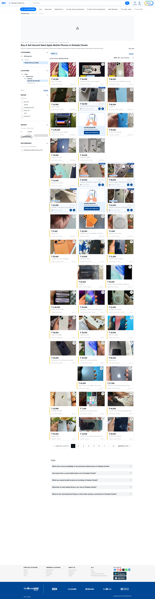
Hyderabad (49, 572)
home (22, 42)
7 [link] (104, 446)
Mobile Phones (33, 42)
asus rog (41, 13)
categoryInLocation (43, 42)
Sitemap (93, 572)
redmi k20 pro (33, 13)
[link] (124, 446)
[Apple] (119, 579)
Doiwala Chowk (33, 81)
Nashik (48, 575)
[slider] (22, 137)
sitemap (29, 596)
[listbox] (56, 53)
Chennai (26, 573)
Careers (70, 575)
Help (92, 570)
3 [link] (83, 446)
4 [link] (88, 446)
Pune (25, 575)
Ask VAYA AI (71, 572)
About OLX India (73, 570)
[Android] (119, 575)
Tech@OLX (71, 573)
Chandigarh (49, 573)
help (25, 596)
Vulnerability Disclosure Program (99, 575)
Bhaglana (31, 83)
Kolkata (25, 570)
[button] (27, 3)
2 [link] (78, 446)
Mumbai (26, 572)
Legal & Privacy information (97, 573)
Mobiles (27, 42)
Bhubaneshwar (50, 570)
